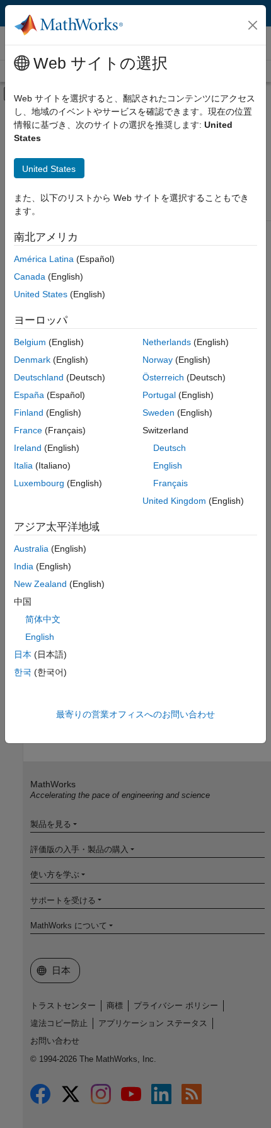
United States (40, 294)
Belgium (30, 342)
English (167, 465)
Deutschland (39, 377)
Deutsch (169, 448)
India (23, 566)
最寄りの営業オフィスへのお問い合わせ (135, 714)
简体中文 (43, 619)
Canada (29, 276)
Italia (23, 465)
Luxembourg (39, 483)
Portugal (159, 395)
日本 (23, 654)
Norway (157, 360)
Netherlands (166, 342)
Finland (28, 412)
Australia (31, 549)
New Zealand (40, 584)
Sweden (158, 412)
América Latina (44, 259)
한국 (23, 672)
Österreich (163, 377)
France (28, 430)
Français (170, 483)
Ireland (28, 448)
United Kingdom (174, 501)
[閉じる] (253, 25)
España (29, 395)
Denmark (32, 360)
